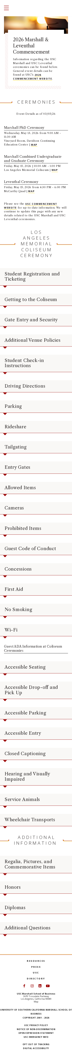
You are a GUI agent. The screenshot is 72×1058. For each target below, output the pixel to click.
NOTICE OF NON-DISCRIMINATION (36, 1029)
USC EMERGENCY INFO (36, 1037)
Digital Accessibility (36, 1048)
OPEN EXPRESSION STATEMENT (36, 1033)
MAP (34, 144)
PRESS (36, 966)
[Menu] (5, 8)
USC (36, 972)
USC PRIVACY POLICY (36, 1025)
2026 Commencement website (32, 76)
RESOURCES (36, 960)
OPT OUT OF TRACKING (36, 1044)
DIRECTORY (36, 978)
